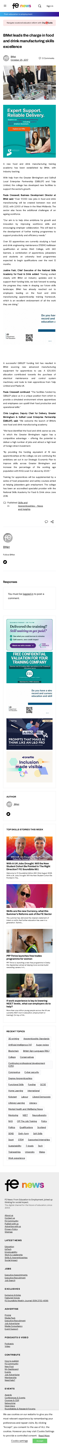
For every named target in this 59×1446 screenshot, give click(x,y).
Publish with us (12, 1223)
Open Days (10, 1406)
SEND (11, 1133)
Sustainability (14, 1145)
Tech (40, 1145)
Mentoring (13, 1115)
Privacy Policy (11, 1229)
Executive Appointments (16, 1275)
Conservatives (27, 1057)
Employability (11, 1252)
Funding (32, 1084)
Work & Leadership (14, 1254)
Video (7, 1346)
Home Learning (15, 1090)
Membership (11, 1377)
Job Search (10, 1280)
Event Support (11, 1329)
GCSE (43, 1084)
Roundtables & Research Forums (20, 1408)
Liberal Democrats (41, 1096)
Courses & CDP (12, 1400)
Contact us (10, 1218)
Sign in (50, 6)
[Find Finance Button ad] (29, 634)
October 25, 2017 (19, 59)
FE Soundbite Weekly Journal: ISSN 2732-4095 (26, 1300)
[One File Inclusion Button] (29, 766)
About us (9, 1215)
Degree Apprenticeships (20, 1078)
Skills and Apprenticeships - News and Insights (30, 506)
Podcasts (9, 1343)
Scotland (41, 1127)
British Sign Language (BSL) (36, 1050)
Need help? (10, 1380)
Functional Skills (16, 1084)
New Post (9, 1366)
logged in (28, 594)
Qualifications (26, 1127)
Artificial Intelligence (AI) (20, 1044)
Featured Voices (12, 1297)
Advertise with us (13, 1226)
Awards (8, 1395)
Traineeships (14, 1151)
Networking (10, 1403)
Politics (11, 1127)
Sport (11, 1139)
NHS (10, 1121)
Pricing (8, 1315)
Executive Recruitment (15, 1277)
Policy (44, 1121)
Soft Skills (37, 1133)
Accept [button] (40, 1441)
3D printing (13, 1038)
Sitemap (9, 1232)
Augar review (42, 1044)
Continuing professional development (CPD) (26, 1065)
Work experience (16, 1158)
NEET (25, 1115)
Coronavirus (14, 1072)
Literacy (33, 1102)
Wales (42, 1151)
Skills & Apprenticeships (16, 1257)
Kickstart (12, 1096)
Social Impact (11, 1260)
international (34, 1090)
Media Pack (10, 1318)
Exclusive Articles (13, 1295)
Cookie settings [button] (19, 1440)
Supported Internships (39, 1139)
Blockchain (13, 1050)
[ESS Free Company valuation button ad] (29, 667)
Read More (44, 1435)
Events (8, 1372)
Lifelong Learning (16, 1102)
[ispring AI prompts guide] (29, 733)
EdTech (8, 1249)
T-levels (30, 1145)
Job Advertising (12, 1323)
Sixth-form (23, 1133)
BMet (13, 56)
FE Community (11, 1221)
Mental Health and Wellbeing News (25, 1109)
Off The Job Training (27, 1121)
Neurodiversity (39, 1115)
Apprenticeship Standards (36, 1038)
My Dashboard (11, 1369)
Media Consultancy (13, 1326)
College (12, 1057)
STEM (21, 1139)
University (30, 1151)
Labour (24, 1096)
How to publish (12, 1361)
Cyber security (31, 1072)
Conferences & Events (15, 1397)
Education (9, 1246)
